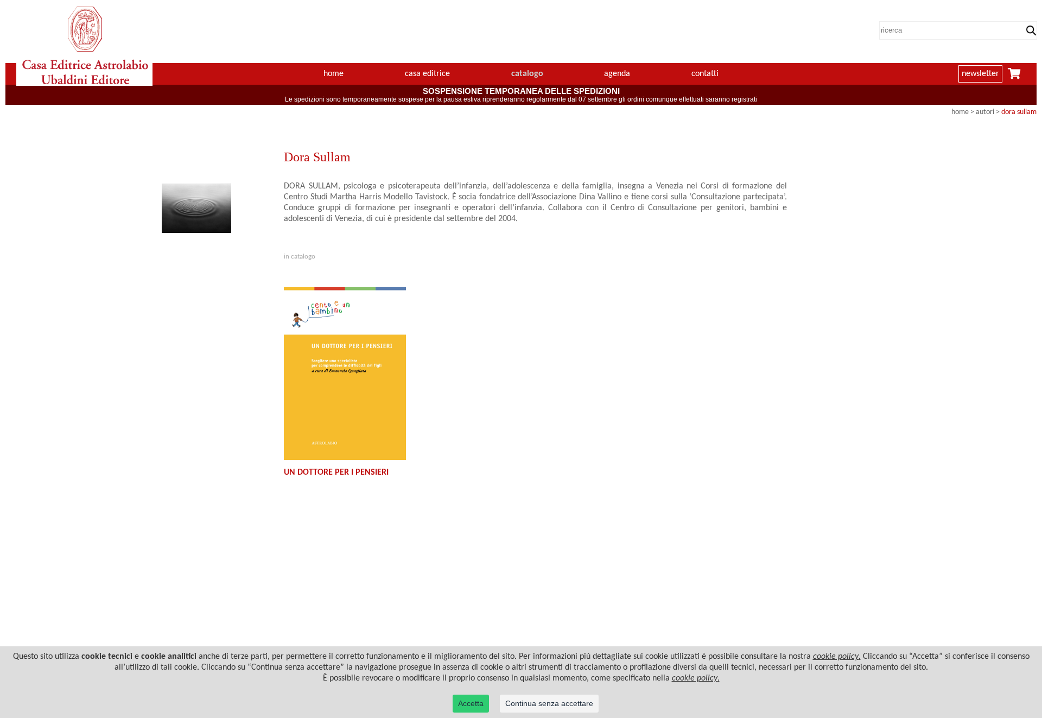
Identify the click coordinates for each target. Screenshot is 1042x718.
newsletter (980, 74)
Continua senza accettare (549, 703)
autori (985, 112)
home (333, 74)
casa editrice (427, 74)
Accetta (471, 703)
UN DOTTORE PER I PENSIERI (336, 472)
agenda (617, 74)
